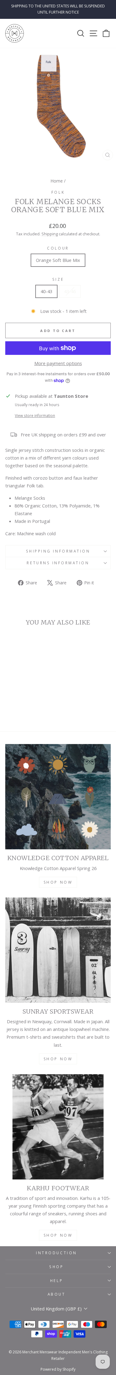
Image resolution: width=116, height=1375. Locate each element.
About (57, 1294)
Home (57, 181)
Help (56, 1280)
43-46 (70, 291)
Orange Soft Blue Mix (58, 260)
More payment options (58, 363)
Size (58, 279)
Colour (58, 248)
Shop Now (58, 882)
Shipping (49, 234)
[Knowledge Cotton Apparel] (58, 796)
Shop (56, 1266)
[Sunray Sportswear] (58, 950)
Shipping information (58, 551)
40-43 (46, 291)
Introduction (56, 1252)
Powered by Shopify (58, 1369)
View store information (35, 415)
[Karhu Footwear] (58, 1126)
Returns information (58, 562)
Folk (58, 192)
